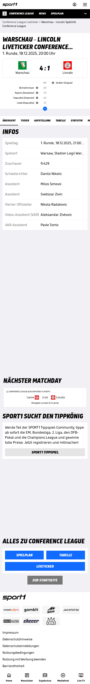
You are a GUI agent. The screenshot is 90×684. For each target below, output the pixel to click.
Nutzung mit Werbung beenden (24, 659)
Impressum (11, 632)
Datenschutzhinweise (17, 639)
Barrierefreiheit (13, 666)
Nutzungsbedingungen (18, 653)
